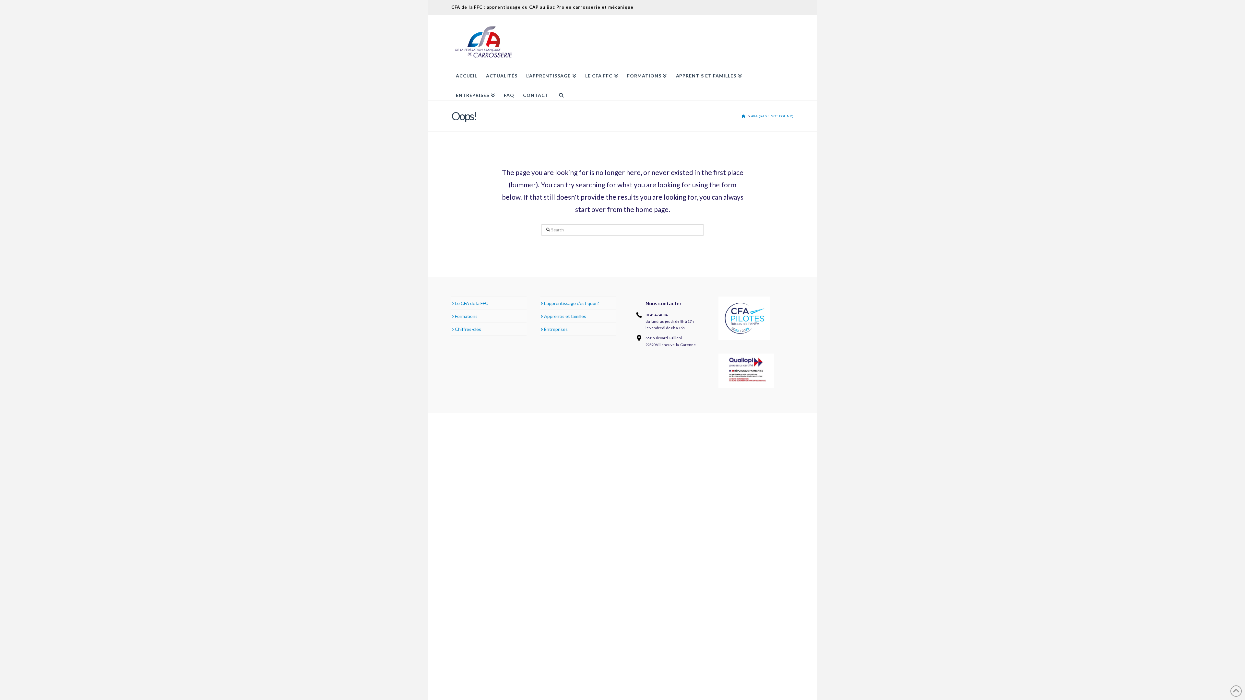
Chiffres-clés (468, 329)
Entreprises (556, 329)
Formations (466, 316)
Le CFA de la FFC (471, 303)
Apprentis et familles (565, 316)
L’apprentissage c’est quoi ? (571, 303)
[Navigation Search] (559, 90)
